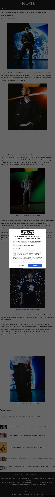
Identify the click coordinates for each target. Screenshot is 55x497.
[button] (27, 249)
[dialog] (27, 248)
